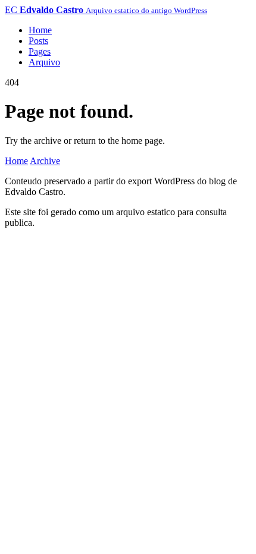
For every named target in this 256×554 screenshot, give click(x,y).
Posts (38, 41)
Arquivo (44, 62)
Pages (40, 51)
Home (40, 30)
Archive (45, 161)
